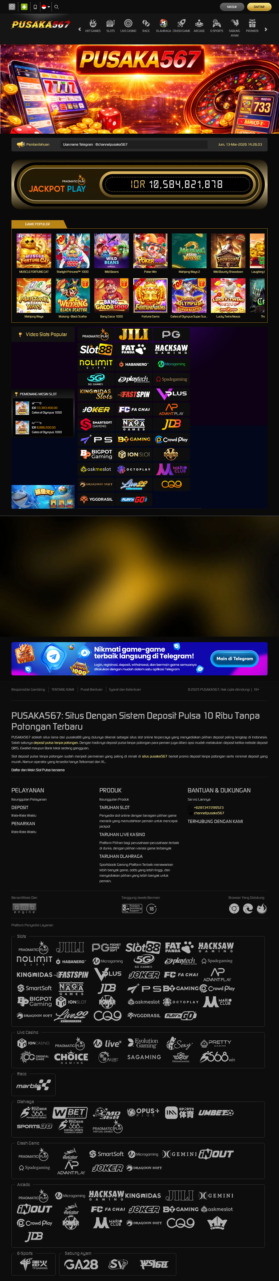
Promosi (252, 31)
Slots (111, 31)
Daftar (259, 7)
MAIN (37, 251)
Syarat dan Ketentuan (125, 689)
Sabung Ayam (234, 33)
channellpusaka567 (209, 813)
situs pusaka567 (154, 756)
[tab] (96, 334)
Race (146, 31)
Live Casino (128, 31)
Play (76, 189)
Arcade (199, 31)
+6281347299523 (209, 807)
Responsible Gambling (28, 689)
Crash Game (181, 31)
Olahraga (163, 31)
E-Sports (216, 31)
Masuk (232, 7)
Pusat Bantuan (91, 689)
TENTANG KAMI (62, 689)
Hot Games (93, 31)
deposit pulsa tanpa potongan (56, 742)
